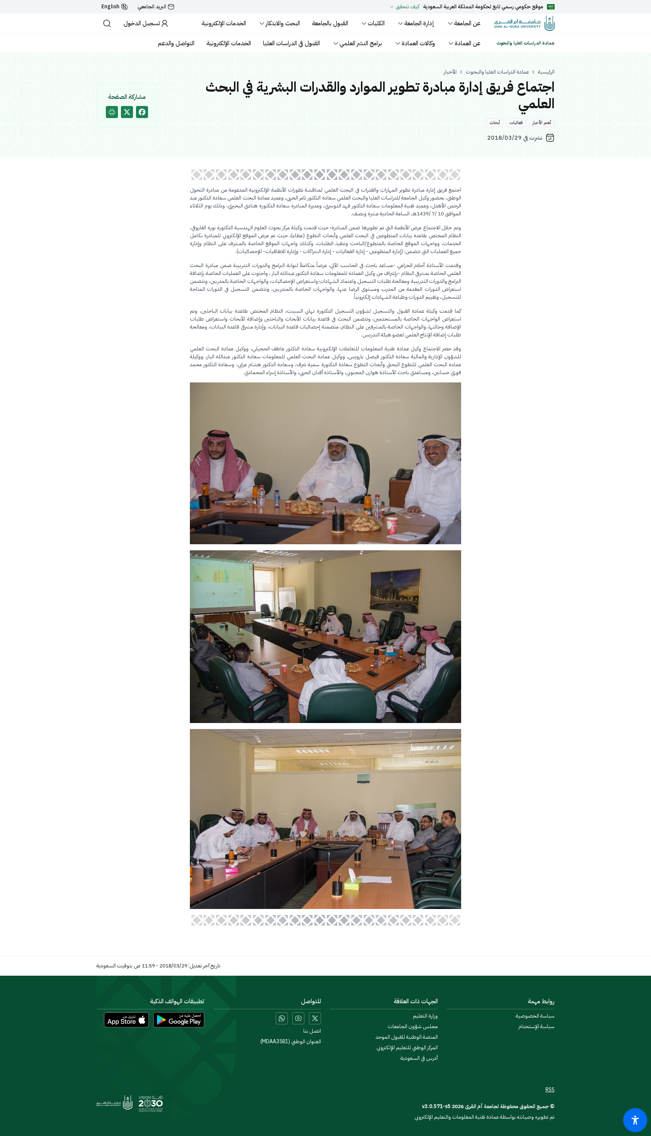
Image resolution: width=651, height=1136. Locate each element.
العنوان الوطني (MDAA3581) (290, 1041)
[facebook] (142, 112)
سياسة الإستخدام (536, 1026)
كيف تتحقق (407, 7)
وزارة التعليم (425, 1016)
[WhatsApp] (282, 1018)
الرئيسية (546, 72)
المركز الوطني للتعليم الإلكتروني (407, 1048)
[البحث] (107, 23)
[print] (112, 112)
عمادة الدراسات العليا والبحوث (497, 72)
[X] (315, 1018)
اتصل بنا (312, 1031)
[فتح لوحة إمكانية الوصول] (635, 1120)
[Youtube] (298, 1018)
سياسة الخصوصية (535, 1016)
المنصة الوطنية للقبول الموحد (407, 1037)
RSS (550, 1090)
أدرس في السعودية (419, 1058)
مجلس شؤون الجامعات (413, 1026)
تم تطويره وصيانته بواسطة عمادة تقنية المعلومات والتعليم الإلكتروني (484, 1117)
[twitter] (127, 112)
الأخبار (450, 72)
